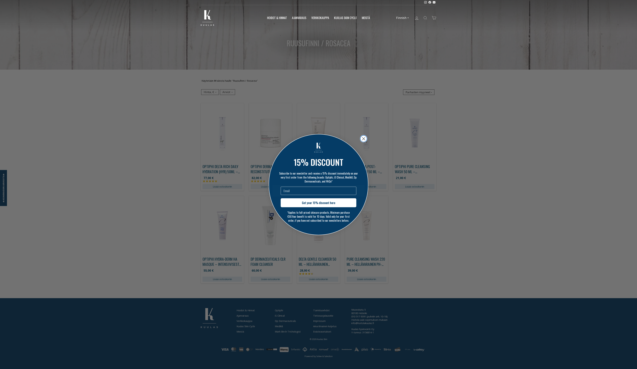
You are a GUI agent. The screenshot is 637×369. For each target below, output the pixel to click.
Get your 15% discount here (318, 203)
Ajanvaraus (299, 18)
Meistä (366, 18)
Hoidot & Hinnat (277, 18)
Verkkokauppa (320, 18)
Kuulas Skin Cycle (345, 18)
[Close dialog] (363, 138)
